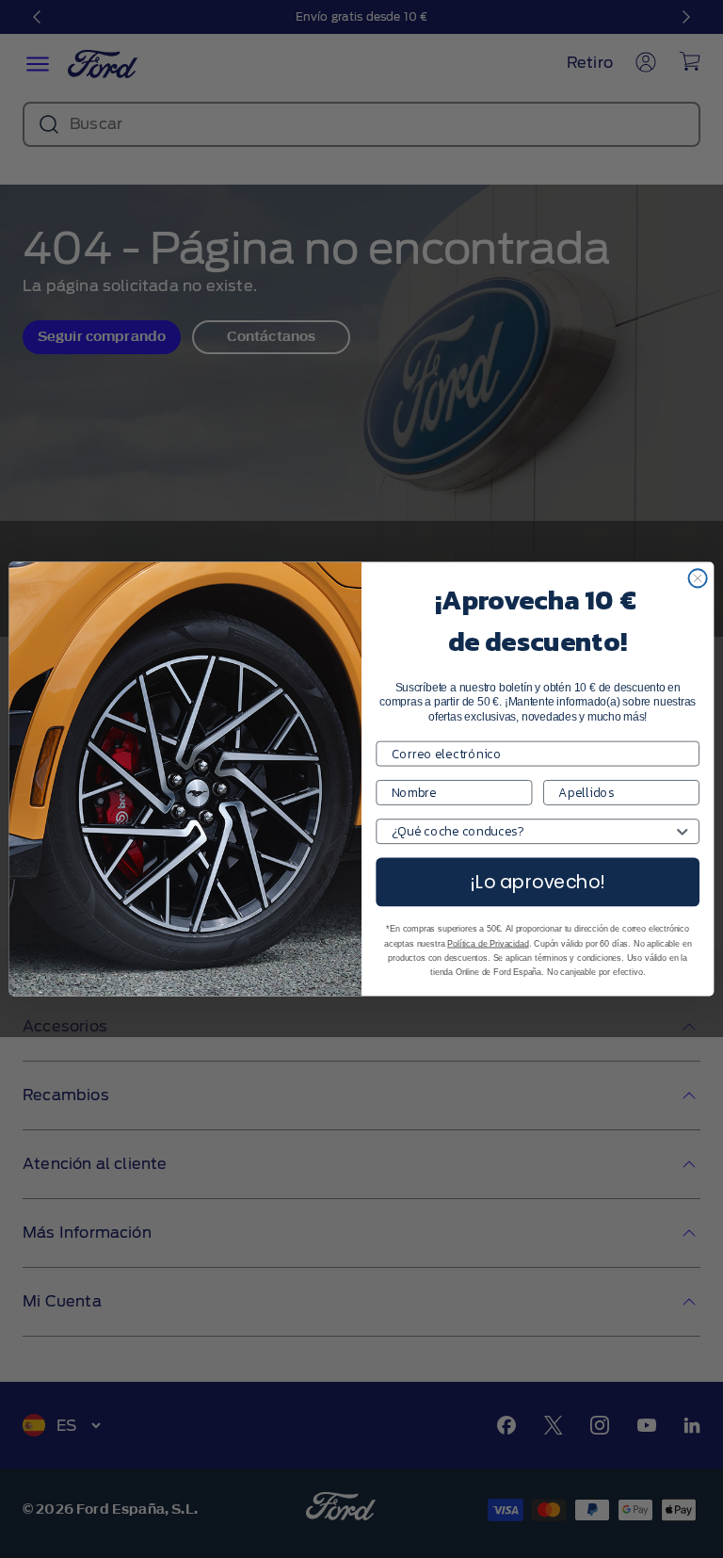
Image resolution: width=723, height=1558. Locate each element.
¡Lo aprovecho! (537, 882)
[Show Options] (682, 831)
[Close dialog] (698, 578)
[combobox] (533, 831)
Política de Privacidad (487, 944)
